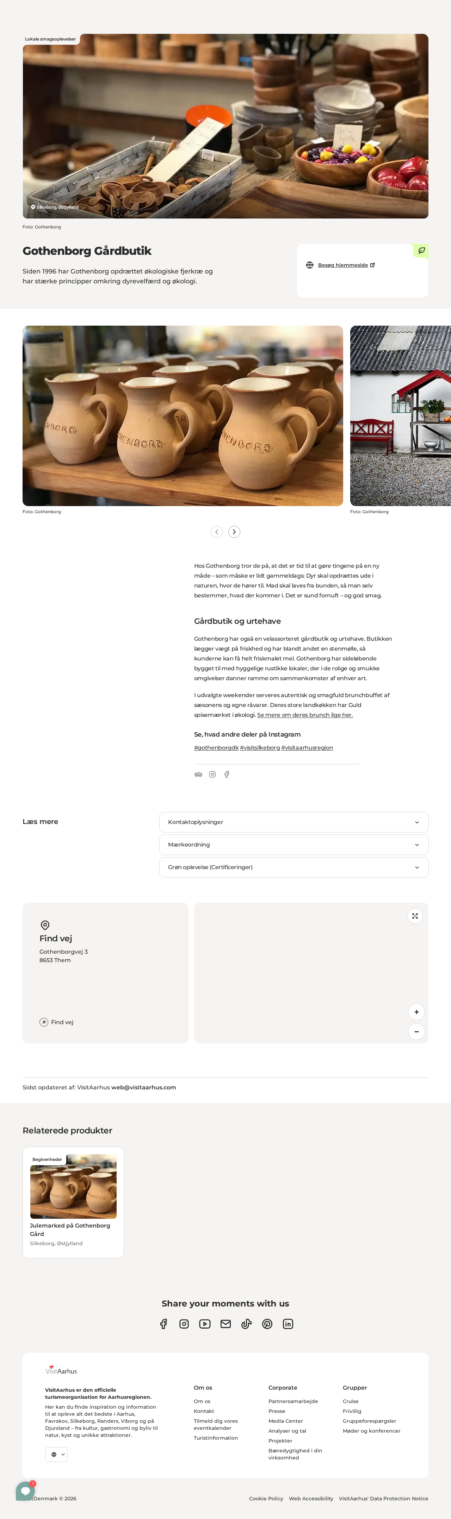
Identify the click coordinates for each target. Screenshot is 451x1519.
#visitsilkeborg (260, 747)
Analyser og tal (287, 1431)
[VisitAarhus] (66, 1369)
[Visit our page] (184, 1324)
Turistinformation (216, 1438)
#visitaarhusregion (307, 747)
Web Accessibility (311, 1498)
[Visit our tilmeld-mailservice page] (226, 1324)
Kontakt (204, 1411)
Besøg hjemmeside (343, 265)
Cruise (351, 1401)
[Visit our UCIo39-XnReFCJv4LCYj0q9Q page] (205, 1324)
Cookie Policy (266, 1498)
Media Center (285, 1421)
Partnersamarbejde (293, 1401)
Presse (276, 1411)
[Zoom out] (416, 1031)
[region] (311, 973)
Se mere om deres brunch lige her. (305, 715)
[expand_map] (415, 916)
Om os (202, 1401)
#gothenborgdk (216, 747)
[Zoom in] (416, 1011)
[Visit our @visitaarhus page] (246, 1324)
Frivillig (352, 1411)
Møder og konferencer (372, 1431)
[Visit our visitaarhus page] (163, 1324)
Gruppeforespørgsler (369, 1421)
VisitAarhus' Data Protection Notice (383, 1498)
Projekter (280, 1441)
